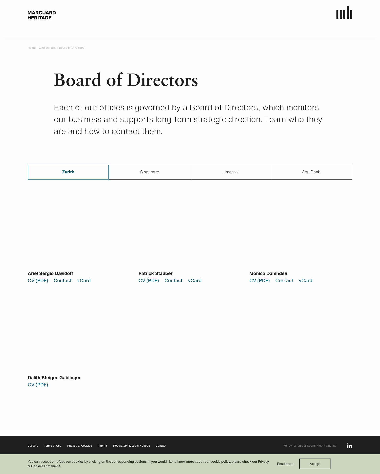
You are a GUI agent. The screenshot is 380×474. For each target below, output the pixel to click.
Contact (63, 280)
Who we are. (48, 48)
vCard (84, 280)
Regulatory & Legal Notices (131, 445)
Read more (285, 464)
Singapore (149, 172)
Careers (33, 445)
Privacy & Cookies (79, 445)
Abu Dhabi (311, 172)
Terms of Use (52, 445)
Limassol (230, 172)
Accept (315, 463)
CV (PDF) (38, 280)
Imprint (102, 445)
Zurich (68, 172)
